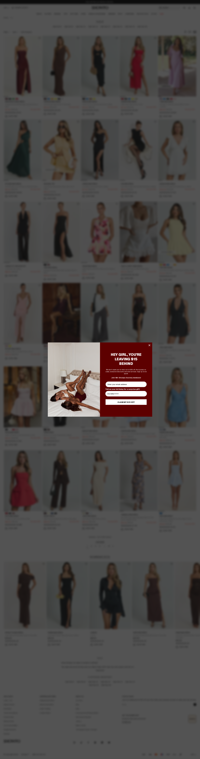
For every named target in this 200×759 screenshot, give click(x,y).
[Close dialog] (149, 345)
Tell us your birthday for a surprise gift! (122, 389)
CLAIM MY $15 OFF (126, 402)
